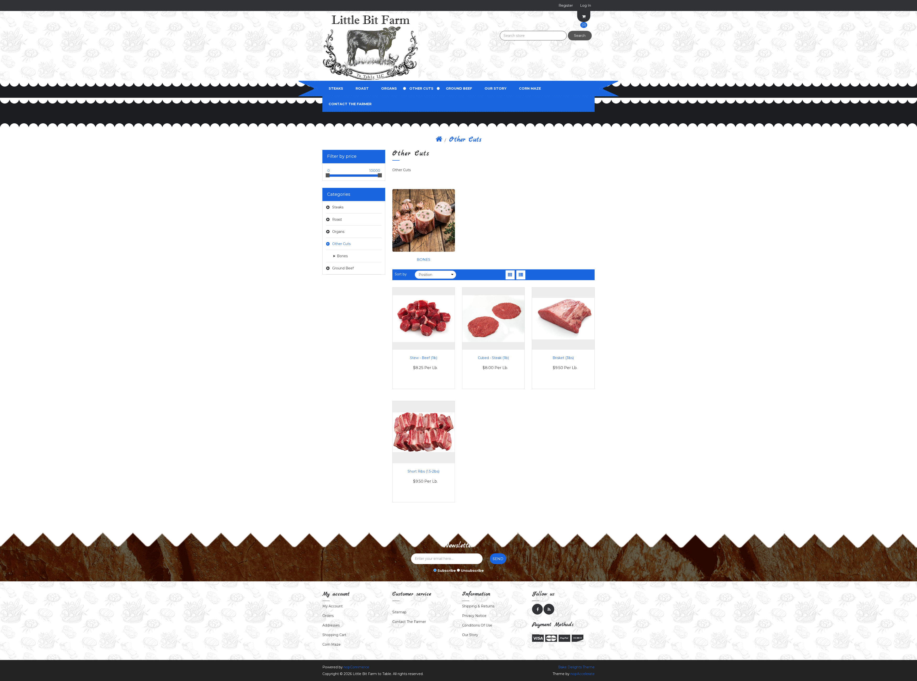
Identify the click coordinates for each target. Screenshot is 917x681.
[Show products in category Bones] (423, 220)
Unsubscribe (472, 570)
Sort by (401, 274)
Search (580, 35)
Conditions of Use (477, 625)
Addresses (331, 625)
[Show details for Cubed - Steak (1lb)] (493, 319)
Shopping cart (334, 635)
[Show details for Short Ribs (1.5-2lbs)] (424, 432)
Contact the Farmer (350, 104)
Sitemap (399, 612)
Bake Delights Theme (576, 667)
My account (332, 606)
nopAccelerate (582, 674)
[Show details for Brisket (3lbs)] (563, 319)
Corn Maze (530, 88)
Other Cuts (341, 244)
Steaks (336, 88)
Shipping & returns (478, 606)
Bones (342, 256)
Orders (328, 616)
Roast (362, 88)
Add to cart (423, 365)
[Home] (439, 139)
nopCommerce (356, 667)
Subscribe (446, 570)
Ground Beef (459, 88)
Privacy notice (474, 616)
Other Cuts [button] (421, 88)
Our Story (495, 88)
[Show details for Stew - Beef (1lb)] (424, 319)
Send (498, 558)
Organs (389, 88)
